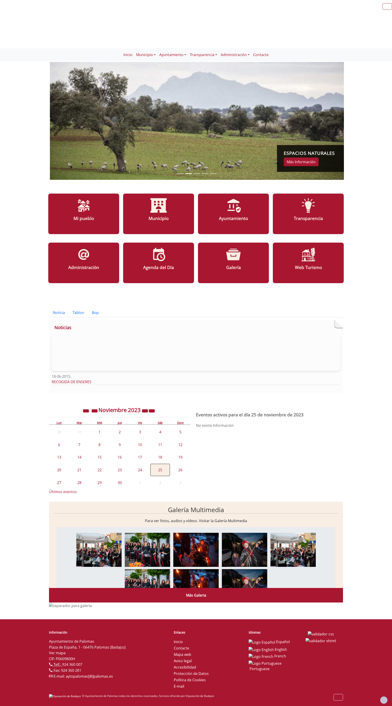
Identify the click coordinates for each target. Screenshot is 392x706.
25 (160, 469)
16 (120, 457)
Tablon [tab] (78, 312)
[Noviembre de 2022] (86, 410)
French (279, 656)
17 (140, 457)
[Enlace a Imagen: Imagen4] (244, 549)
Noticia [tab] (59, 312)
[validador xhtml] (321, 640)
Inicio (127, 54)
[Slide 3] (205, 173)
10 (140, 444)
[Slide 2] (197, 173)
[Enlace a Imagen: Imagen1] (99, 549)
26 (180, 469)
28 (79, 482)
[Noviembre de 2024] (145, 410)
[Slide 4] (213, 173)
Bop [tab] (95, 312)
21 (79, 469)
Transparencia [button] (202, 54)
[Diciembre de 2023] (152, 410)
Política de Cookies (190, 679)
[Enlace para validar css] (321, 633)
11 (160, 444)
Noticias (62, 327)
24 (140, 469)
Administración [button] (234, 54)
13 (59, 457)
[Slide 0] (180, 173)
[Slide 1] (188, 173)
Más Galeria (196, 595)
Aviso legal (183, 660)
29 (100, 482)
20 (59, 469)
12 (180, 444)
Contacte (261, 54)
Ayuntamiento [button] (171, 54)
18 (160, 457)
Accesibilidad (185, 667)
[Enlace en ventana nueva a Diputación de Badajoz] (65, 696)
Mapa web (182, 654)
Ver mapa (57, 652)
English (280, 649)
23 (120, 469)
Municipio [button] (144, 54)
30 (120, 482)
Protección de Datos (191, 673)
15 (100, 457)
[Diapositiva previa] (72, 121)
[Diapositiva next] (322, 121)
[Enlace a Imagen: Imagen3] (196, 549)
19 (180, 457)
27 (59, 482)
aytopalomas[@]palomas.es (89, 676)
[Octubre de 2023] (95, 410)
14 (79, 457)
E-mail (179, 686)
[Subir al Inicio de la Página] (383, 700)
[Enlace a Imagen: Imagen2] (147, 549)
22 (100, 469)
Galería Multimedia (196, 509)
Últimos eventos (63, 491)
